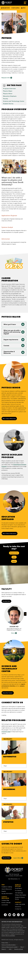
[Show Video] (14, 440)
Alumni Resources (7, 889)
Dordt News (18, 888)
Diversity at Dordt (18, 949)
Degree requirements (11, 340)
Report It (4, 949)
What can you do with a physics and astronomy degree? (12, 332)
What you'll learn (10, 324)
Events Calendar (6, 902)
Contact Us (18, 909)
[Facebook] (5, 914)
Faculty (5, 98)
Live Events (5, 905)
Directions (18, 906)
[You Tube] (9, 914)
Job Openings (19, 892)
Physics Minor (7, 93)
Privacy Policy (5, 942)
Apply (24, 8)
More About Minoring (9, 418)
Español (4, 891)
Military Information (20, 895)
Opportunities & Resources (9, 353)
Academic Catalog (7, 887)
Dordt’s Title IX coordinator (8, 935)
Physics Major (7, 91)
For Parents (18, 890)
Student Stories (8, 103)
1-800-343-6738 (20, 904)
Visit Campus (15, 8)
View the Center (8, 693)
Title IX (22, 947)
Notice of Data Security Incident (10, 947)
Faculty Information (7, 893)
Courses (6, 346)
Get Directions (13, 879)
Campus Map (5, 900)
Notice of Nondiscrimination (9, 944)
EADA (10, 949)
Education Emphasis (9, 96)
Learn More (17, 858)
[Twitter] (14, 914)
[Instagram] (18, 914)
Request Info (6, 8)
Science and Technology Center (13, 101)
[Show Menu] (25, 3)
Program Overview (9, 88)
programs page (6, 731)
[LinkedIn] (22, 914)
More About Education (9, 533)
